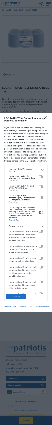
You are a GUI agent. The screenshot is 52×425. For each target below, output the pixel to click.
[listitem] (26, 170)
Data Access (26, 307)
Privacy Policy (42, 307)
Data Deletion (9, 307)
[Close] (46, 118)
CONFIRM (16, 296)
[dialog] (26, 212)
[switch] (41, 176)
